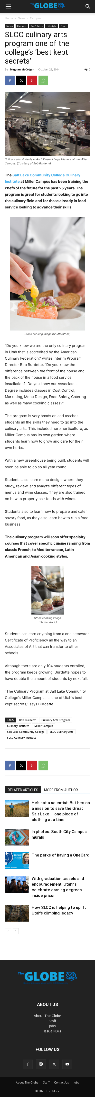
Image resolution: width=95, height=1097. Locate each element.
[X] (21, 80)
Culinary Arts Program (55, 720)
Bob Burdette (27, 720)
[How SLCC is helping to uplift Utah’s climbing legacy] (17, 913)
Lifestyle (52, 26)
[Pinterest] (32, 80)
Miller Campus (43, 726)
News (21, 18)
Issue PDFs (52, 1031)
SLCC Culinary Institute (21, 737)
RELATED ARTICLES (23, 790)
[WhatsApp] (43, 80)
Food (63, 26)
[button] (8, 6)
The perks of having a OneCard (60, 855)
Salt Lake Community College (25, 731)
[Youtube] (67, 1064)
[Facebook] (10, 80)
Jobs (52, 1026)
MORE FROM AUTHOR (61, 790)
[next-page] (16, 931)
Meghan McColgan (22, 69)
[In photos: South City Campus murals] (17, 837)
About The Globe (47, 1015)
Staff (52, 1020)
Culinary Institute (18, 726)
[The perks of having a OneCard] (17, 860)
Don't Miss (36, 26)
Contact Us (61, 1082)
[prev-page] (8, 931)
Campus (35, 18)
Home (9, 18)
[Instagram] (41, 1064)
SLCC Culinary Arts (61, 731)
